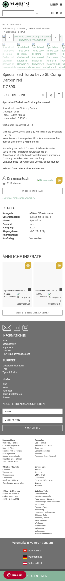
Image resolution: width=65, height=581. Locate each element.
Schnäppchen (8, 475)
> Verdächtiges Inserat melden (18, 198)
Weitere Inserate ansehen (32, 312)
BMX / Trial (40, 475)
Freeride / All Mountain (12, 451)
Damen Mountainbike (11, 456)
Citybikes (6, 470)
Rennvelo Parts (41, 507)
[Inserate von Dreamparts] (45, 180)
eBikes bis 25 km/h (10, 494)
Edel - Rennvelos (41, 443)
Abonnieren (32, 428)
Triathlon (38, 448)
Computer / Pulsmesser (45, 512)
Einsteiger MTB (8, 454)
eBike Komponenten (43, 534)
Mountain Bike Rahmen (12, 459)
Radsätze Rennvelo (43, 496)
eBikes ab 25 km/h (10, 496)
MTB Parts (39, 504)
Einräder (38, 486)
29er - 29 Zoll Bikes (10, 462)
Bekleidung (39, 510)
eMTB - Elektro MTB (10, 499)
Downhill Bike (8, 448)
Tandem (38, 472)
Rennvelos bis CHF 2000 (45, 445)
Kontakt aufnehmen (32, 576)
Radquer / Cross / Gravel (45, 456)
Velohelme (39, 528)
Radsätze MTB (41, 494)
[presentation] (9, 279)
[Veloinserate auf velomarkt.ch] (15, 4)
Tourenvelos (7, 472)
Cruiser (38, 483)
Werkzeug (39, 523)
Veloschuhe (40, 531)
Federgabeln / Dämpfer (44, 499)
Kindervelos (7, 478)
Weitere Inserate (33, 191)
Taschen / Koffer (42, 518)
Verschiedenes (41, 520)
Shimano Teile (41, 515)
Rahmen (38, 454)
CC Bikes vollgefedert (11, 445)
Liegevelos (39, 478)
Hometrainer (40, 526)
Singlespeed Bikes (10, 480)
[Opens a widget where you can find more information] (14, 575)
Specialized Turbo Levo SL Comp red (19, 291)
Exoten (37, 470)
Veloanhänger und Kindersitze (47, 502)
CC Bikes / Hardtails (11, 443)
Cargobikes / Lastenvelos (13, 483)
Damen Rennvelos (42, 451)
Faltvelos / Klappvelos (44, 480)
